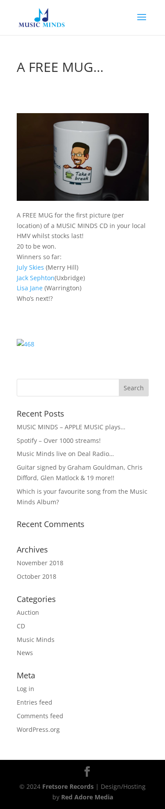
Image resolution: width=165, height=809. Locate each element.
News (25, 653)
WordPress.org (38, 729)
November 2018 (40, 563)
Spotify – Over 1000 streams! (59, 440)
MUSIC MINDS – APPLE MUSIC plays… (71, 427)
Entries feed (34, 702)
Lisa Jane (30, 288)
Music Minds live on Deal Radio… (65, 453)
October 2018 (36, 576)
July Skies (30, 267)
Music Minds (36, 639)
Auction (28, 612)
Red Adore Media (87, 797)
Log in (25, 688)
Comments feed (40, 716)
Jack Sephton (36, 278)
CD (21, 626)
